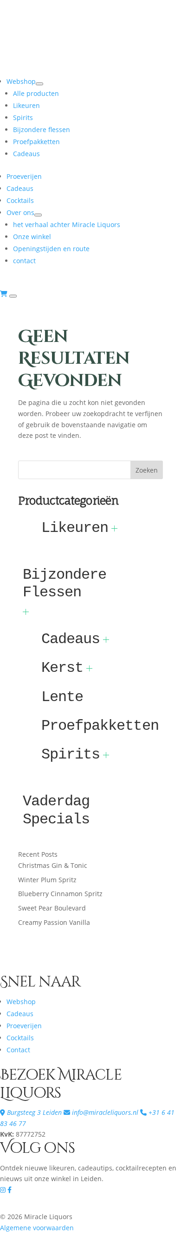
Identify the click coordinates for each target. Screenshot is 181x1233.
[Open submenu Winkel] (38, 215)
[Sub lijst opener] (114, 528)
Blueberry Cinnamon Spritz (60, 893)
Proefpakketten (36, 141)
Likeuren (26, 105)
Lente (62, 697)
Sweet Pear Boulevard (52, 908)
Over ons (20, 212)
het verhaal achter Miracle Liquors (66, 224)
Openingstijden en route (51, 248)
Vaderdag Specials (56, 810)
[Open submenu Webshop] (39, 83)
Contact (18, 1049)
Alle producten (36, 93)
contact (24, 260)
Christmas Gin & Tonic (52, 865)
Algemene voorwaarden (37, 1227)
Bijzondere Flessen (64, 583)
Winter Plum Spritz (47, 879)
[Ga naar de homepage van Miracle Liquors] (90, 69)
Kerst (62, 668)
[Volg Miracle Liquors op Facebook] (9, 1189)
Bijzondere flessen (41, 129)
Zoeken (147, 470)
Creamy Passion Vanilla (54, 922)
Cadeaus (26, 153)
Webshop (21, 81)
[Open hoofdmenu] (13, 296)
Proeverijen (24, 176)
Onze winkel (32, 236)
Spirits (23, 117)
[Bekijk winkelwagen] (4, 293)
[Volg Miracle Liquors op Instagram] (3, 1189)
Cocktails (20, 200)
